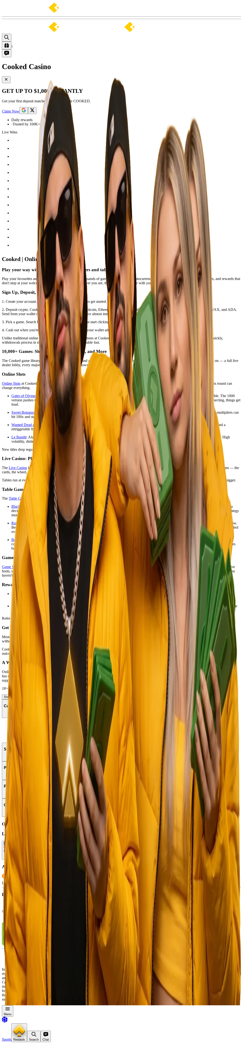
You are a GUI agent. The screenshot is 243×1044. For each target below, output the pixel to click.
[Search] (6, 38)
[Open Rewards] (6, 45)
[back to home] (77, 31)
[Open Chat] (6, 53)
